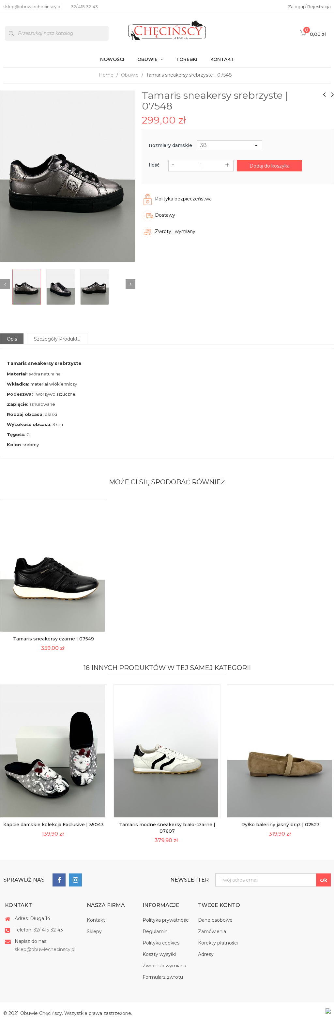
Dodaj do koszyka (270, 166)
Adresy (206, 954)
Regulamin (155, 931)
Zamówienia (212, 931)
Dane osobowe (215, 920)
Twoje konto (219, 905)
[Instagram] (75, 879)
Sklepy (94, 931)
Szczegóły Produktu (57, 339)
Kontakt (96, 920)
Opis (12, 339)
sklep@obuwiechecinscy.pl (45, 949)
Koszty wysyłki (159, 954)
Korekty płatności (218, 943)
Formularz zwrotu (163, 977)
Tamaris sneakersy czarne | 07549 (53, 639)
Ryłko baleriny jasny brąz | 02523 (280, 824)
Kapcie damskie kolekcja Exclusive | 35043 (53, 824)
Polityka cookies (161, 943)
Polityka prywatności (166, 920)
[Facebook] (59, 879)
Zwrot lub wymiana (164, 966)
